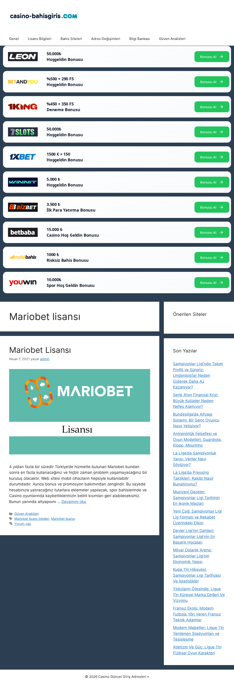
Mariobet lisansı (63, 519)
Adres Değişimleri (105, 39)
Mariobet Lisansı (40, 350)
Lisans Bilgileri (39, 39)
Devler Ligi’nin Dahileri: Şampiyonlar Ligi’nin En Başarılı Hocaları (194, 536)
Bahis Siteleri (71, 39)
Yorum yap (22, 524)
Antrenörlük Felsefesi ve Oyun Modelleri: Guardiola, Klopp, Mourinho (197, 439)
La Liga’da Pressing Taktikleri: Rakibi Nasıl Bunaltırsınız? (193, 478)
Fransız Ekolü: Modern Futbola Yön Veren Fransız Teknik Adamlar (197, 614)
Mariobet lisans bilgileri (31, 519)
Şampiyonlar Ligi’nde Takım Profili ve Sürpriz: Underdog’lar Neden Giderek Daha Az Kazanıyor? (198, 375)
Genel (14, 39)
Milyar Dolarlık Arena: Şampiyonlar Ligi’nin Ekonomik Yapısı (192, 556)
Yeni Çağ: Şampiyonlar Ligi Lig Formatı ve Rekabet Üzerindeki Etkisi (197, 517)
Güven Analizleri (172, 39)
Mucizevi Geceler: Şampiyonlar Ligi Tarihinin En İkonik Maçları (196, 498)
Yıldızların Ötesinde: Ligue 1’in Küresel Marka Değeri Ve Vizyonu (199, 595)
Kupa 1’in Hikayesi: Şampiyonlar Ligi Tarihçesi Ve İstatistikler (197, 575)
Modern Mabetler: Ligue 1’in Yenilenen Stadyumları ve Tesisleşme (198, 633)
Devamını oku (73, 501)
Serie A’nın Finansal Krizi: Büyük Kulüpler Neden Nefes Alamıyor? (195, 401)
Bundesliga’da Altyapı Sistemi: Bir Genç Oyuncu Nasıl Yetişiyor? (196, 420)
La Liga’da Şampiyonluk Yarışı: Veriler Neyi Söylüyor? (194, 459)
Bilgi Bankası (139, 39)
